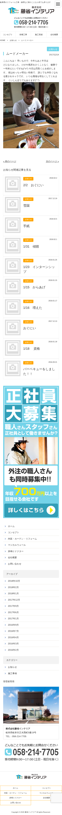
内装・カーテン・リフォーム (22, 538)
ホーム (11, 526)
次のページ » (52, 161)
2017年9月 (13, 606)
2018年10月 (14, 581)
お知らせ (12, 667)
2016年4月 (13, 637)
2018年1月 (13, 593)
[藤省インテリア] (31, 9)
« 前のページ (9, 161)
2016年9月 (13, 625)
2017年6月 (13, 612)
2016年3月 (13, 643)
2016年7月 (13, 631)
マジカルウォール (17, 545)
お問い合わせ (14, 564)
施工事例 (12, 673)
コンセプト (8, 34)
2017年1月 (13, 618)
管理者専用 (8, 681)
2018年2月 (13, 587)
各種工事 (23, 34)
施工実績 (39, 34)
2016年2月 (13, 650)
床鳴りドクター (16, 551)
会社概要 (54, 34)
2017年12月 (14, 600)
